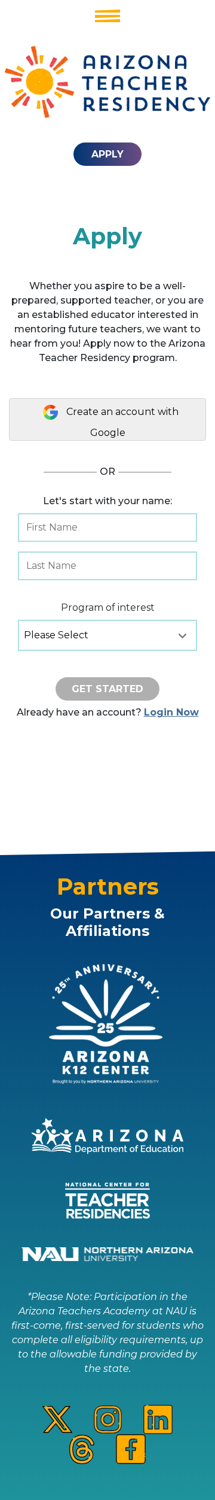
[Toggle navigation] (107, 16)
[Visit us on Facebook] (131, 1448)
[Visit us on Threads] (81, 1448)
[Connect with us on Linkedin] (158, 1419)
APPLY (107, 154)
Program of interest (108, 607)
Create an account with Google (121, 422)
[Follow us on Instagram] (108, 1419)
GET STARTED (107, 689)
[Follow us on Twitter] (57, 1419)
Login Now (171, 712)
